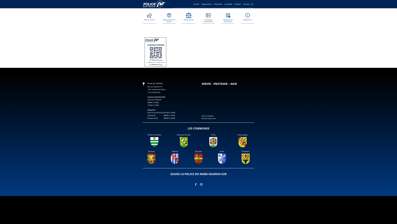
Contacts (246, 4)
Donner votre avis (209, 118)
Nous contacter (208, 116)
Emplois (238, 4)
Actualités (228, 4)
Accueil (196, 4)
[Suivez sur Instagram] (201, 184)
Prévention (218, 4)
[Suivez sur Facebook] (195, 184)
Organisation (206, 4)
